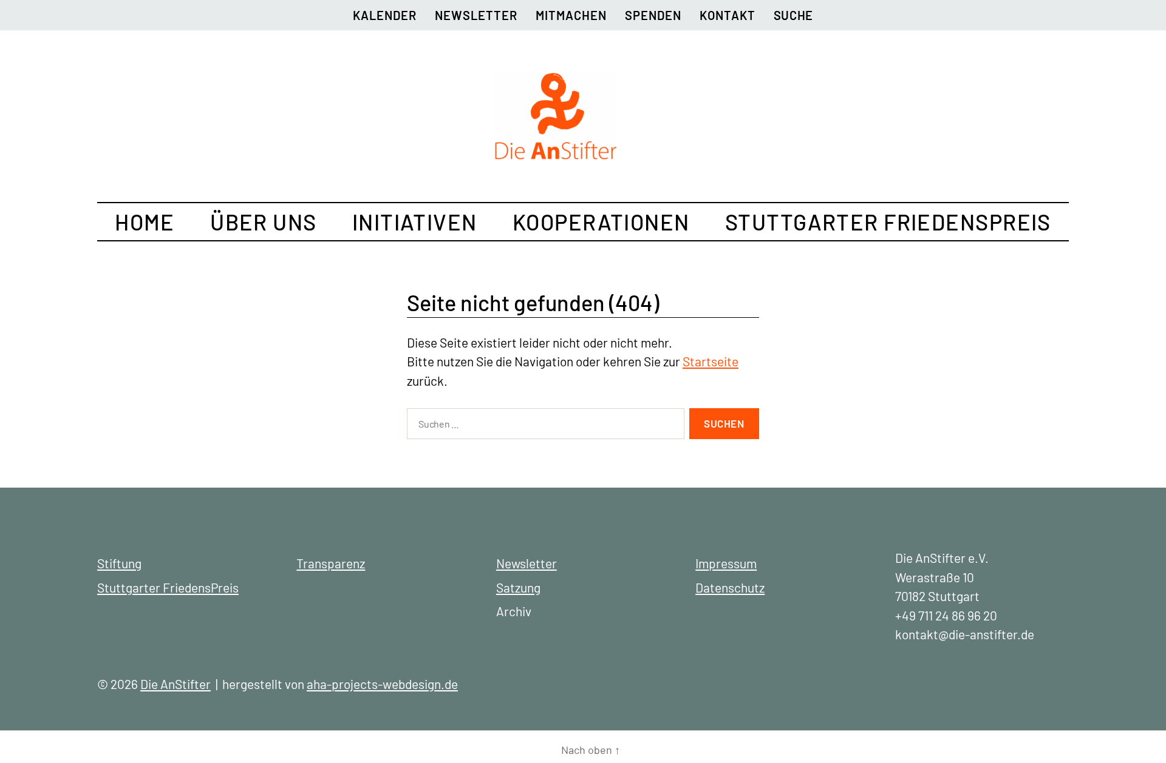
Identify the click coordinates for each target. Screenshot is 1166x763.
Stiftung (119, 563)
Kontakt (727, 15)
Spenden (653, 15)
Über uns (263, 222)
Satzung (518, 587)
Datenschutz (730, 587)
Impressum (726, 563)
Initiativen (414, 222)
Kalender (385, 15)
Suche (793, 15)
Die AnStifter (175, 683)
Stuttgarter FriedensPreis (888, 222)
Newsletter (476, 15)
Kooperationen (601, 222)
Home (145, 222)
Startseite (710, 361)
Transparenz (330, 563)
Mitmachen (571, 15)
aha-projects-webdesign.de (382, 683)
